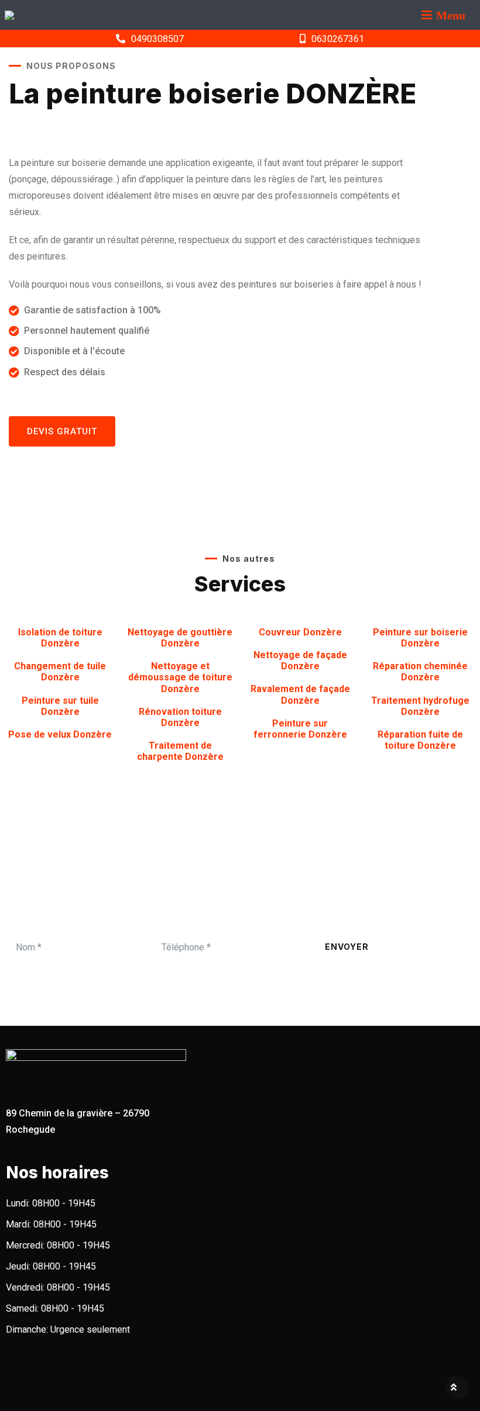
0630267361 (337, 38)
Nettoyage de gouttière (180, 638)
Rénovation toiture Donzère (180, 717)
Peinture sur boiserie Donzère (420, 638)
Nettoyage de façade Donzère (300, 660)
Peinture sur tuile (60, 706)
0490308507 (157, 38)
